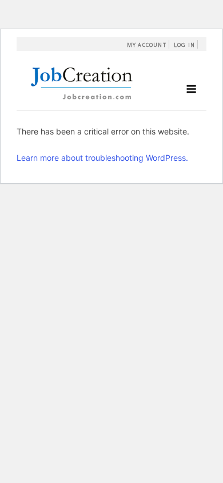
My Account (146, 45)
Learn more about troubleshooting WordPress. (102, 158)
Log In (184, 45)
